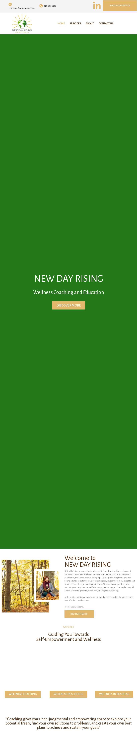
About (90, 23)
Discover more (68, 305)
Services (75, 23)
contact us (106, 23)
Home (61, 23)
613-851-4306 (50, 6)
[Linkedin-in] (97, 6)
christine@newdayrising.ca (22, 8)
